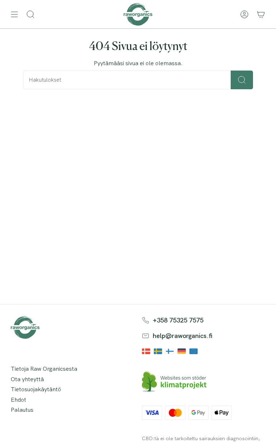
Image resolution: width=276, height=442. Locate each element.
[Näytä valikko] (14, 14)
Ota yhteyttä (27, 379)
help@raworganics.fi (182, 336)
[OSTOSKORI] (261, 14)
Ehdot (18, 399)
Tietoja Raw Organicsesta (44, 369)
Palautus (22, 410)
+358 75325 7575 (178, 320)
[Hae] (242, 80)
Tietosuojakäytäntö (36, 389)
